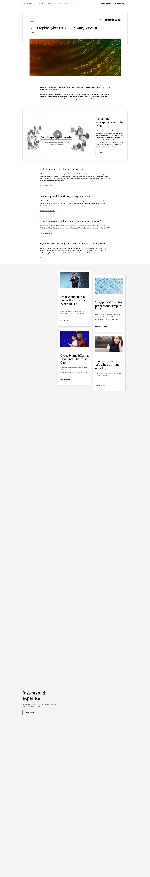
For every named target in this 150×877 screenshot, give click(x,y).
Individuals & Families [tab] (45, 3)
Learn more (43, 258)
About (103, 3)
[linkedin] (109, 20)
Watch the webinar (46, 233)
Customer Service (111, 3)
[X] (119, 20)
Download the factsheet (47, 210)
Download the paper (46, 185)
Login (123, 3)
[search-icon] (127, 3)
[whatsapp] (116, 20)
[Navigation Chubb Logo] (28, 3)
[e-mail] (112, 20)
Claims (119, 3)
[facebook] (106, 20)
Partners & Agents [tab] (69, 3)
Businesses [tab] (58, 3)
